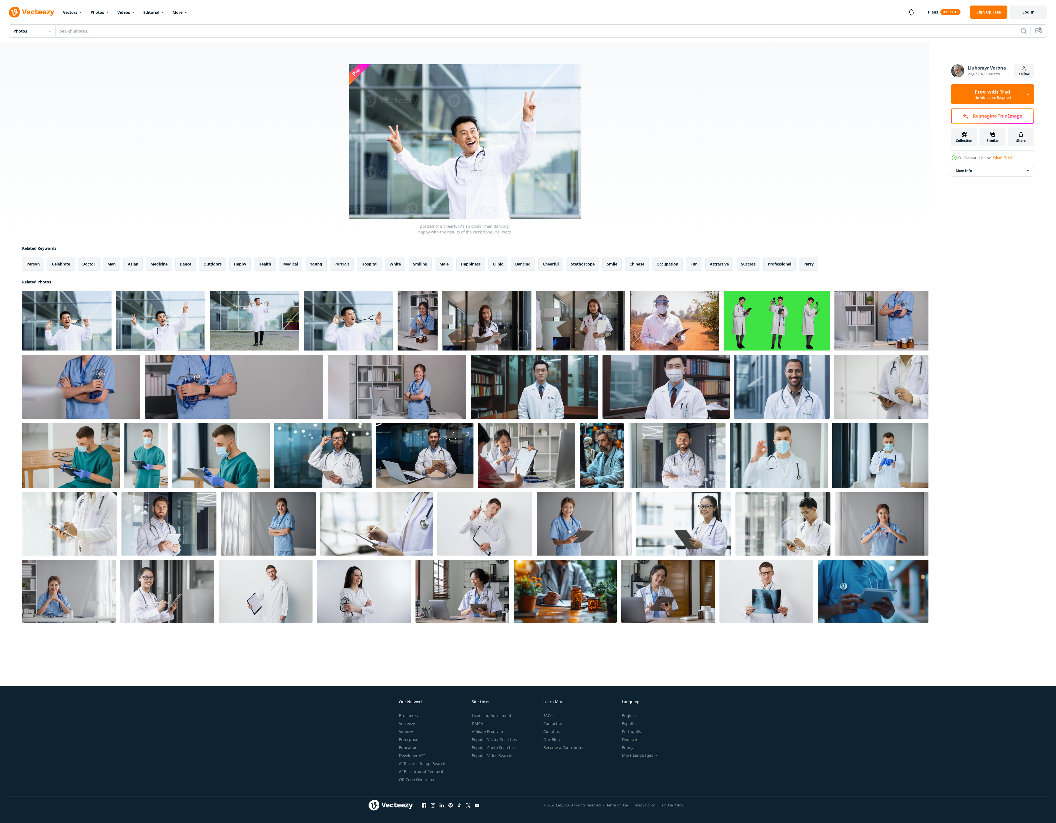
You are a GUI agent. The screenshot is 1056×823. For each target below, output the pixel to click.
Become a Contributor (563, 747)
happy (240, 264)
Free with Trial (993, 94)
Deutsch (629, 739)
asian (133, 264)
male (444, 264)
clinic (498, 264)
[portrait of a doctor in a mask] (779, 455)
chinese (636, 264)
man (111, 264)
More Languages (637, 755)
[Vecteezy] (31, 12)
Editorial (151, 12)
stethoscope (583, 264)
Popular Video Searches (493, 755)
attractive (719, 264)
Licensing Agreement (491, 715)
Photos (97, 12)
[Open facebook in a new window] (424, 805)
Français (629, 747)
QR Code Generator (417, 779)
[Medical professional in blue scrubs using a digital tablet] (873, 591)
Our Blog (551, 739)
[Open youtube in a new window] (477, 805)
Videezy (406, 731)
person (33, 264)
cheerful (551, 264)
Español (629, 723)
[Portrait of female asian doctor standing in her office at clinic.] (268, 524)
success (748, 264)
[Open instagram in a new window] (433, 805)
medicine (159, 264)
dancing (523, 264)
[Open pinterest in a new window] (450, 805)
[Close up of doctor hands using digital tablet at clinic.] (881, 387)
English (629, 715)
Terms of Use (617, 805)
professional (779, 264)
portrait (341, 264)
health (264, 264)
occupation (667, 264)
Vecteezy (407, 723)
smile (612, 264)
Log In (1028, 12)
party (808, 264)
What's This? (1002, 157)
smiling (420, 264)
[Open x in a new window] (468, 805)
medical (290, 264)
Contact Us (553, 723)
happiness (471, 264)
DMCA (477, 723)
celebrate (61, 264)
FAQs (548, 715)
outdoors (212, 264)
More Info (964, 170)
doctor (88, 264)
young (316, 264)
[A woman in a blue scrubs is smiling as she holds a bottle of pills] (418, 321)
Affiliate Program (487, 731)
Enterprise (408, 739)
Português (631, 731)
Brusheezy (408, 715)
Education (408, 747)
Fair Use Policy (671, 805)
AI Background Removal (421, 771)
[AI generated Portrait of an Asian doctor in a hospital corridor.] (534, 387)
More (177, 12)
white (395, 264)
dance (185, 264)
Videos (123, 12)
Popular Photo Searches (494, 747)
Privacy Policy (643, 805)
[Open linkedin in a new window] (442, 805)
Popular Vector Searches (494, 739)
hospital (369, 264)
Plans (933, 12)
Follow (1024, 73)
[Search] (1023, 31)
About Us (551, 731)
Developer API (412, 755)
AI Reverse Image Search (422, 763)
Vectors (70, 12)
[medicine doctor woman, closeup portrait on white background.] (364, 591)
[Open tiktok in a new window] (459, 805)
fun (694, 264)
